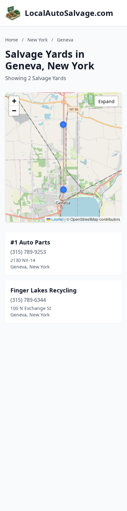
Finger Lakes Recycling (43, 290)
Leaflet (57, 219)
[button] (63, 124)
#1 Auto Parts (30, 242)
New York (37, 40)
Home (11, 40)
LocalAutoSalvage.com (69, 13)
